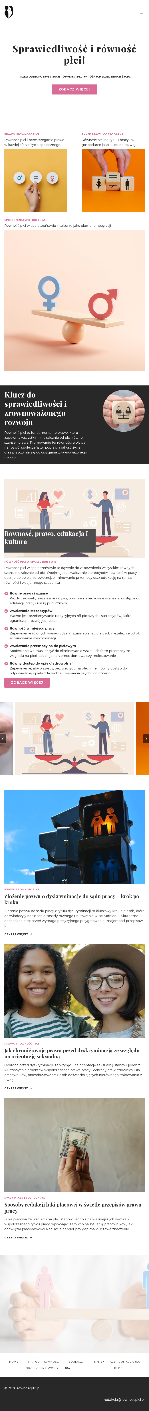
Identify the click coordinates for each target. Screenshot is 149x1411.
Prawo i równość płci (21, 889)
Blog (118, 1368)
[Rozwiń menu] (141, 13)
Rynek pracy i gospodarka (24, 1197)
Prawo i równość (43, 1361)
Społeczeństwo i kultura (48, 1368)
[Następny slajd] (146, 738)
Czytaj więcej (18, 934)
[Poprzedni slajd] (3, 738)
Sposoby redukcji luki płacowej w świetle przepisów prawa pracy (72, 1207)
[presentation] (74, 837)
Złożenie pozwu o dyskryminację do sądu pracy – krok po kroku (71, 899)
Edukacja (76, 1361)
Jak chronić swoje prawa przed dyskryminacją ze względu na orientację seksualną (72, 1053)
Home (14, 1361)
